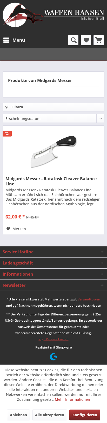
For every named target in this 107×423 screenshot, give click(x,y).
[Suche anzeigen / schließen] (73, 40)
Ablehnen (18, 414)
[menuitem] (14, 40)
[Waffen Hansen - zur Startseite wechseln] (53, 15)
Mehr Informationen (72, 399)
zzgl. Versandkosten (54, 339)
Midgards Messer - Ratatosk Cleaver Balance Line (51, 181)
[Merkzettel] (86, 40)
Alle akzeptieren (49, 414)
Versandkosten (89, 299)
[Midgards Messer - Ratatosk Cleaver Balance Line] (53, 151)
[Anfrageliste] (98, 40)
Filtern (16, 106)
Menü (18, 40)
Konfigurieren (84, 414)
